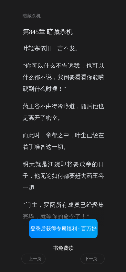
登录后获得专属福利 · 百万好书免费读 (63, 231)
